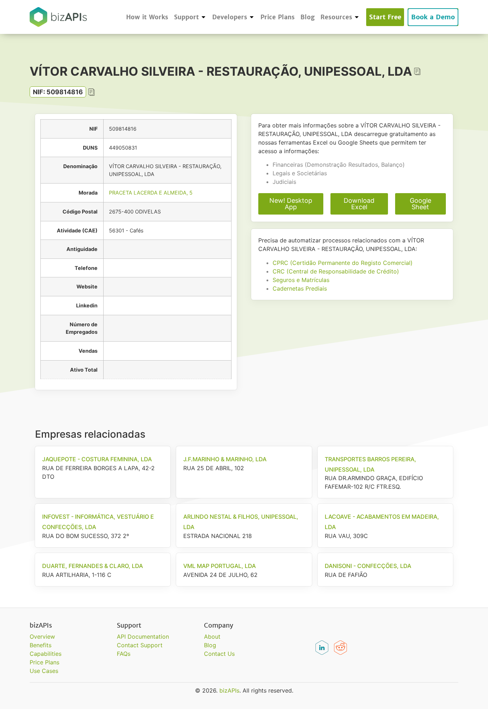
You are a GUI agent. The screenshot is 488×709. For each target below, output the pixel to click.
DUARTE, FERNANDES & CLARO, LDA (92, 565)
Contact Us (219, 653)
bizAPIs (229, 690)
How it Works (147, 17)
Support (186, 17)
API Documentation (143, 636)
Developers (229, 17)
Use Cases (44, 670)
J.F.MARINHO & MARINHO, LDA (225, 459)
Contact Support (140, 645)
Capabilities (45, 653)
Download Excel (359, 204)
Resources (336, 17)
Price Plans (277, 17)
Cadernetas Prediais (300, 288)
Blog (307, 17)
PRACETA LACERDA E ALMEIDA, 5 (151, 193)
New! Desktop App (290, 204)
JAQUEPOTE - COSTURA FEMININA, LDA (97, 459)
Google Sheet (420, 204)
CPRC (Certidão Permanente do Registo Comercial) (343, 262)
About (212, 636)
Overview (42, 636)
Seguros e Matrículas (301, 279)
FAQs (123, 653)
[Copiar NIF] (91, 92)
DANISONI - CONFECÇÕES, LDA (368, 565)
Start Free (385, 17)
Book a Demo (433, 17)
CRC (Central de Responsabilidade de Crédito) (336, 271)
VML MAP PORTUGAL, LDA (219, 565)
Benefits (40, 645)
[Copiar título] (417, 71)
